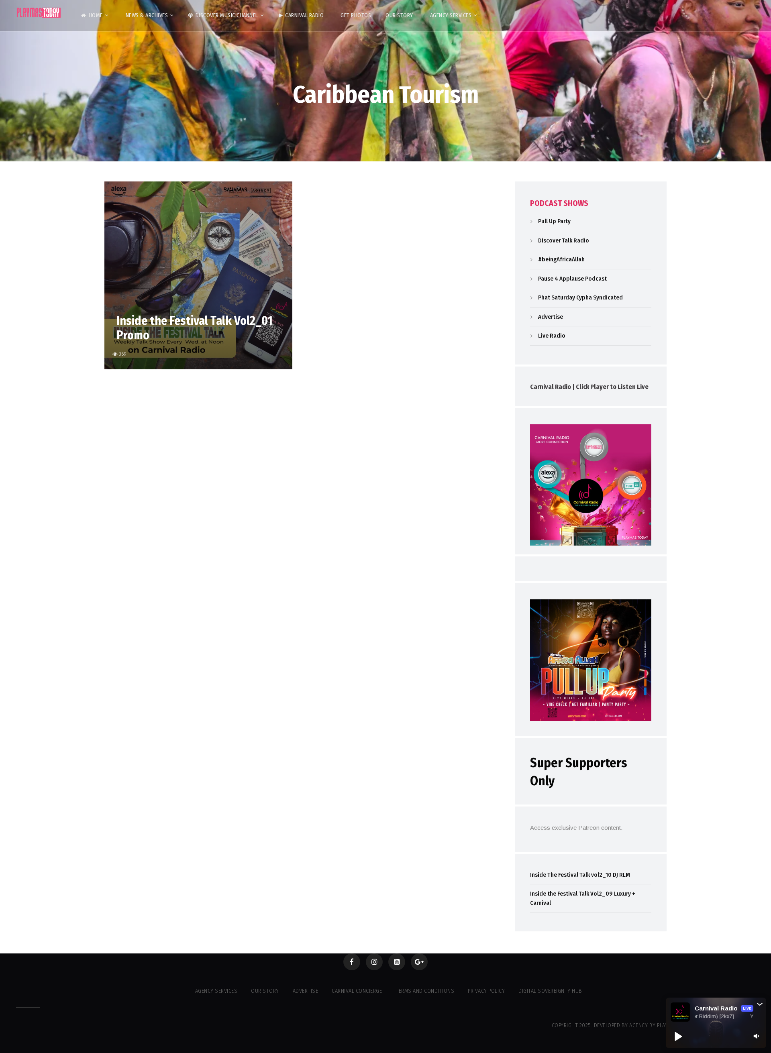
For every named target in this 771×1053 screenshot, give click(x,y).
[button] (759, 1004)
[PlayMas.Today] (39, 12)
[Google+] (419, 961)
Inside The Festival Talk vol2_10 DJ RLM (580, 874)
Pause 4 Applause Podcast (572, 278)
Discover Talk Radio (563, 240)
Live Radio (551, 335)
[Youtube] (396, 961)
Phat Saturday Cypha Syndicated (580, 297)
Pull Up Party (554, 221)
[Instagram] (374, 961)
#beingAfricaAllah (561, 259)
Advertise (550, 316)
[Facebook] (351, 961)
